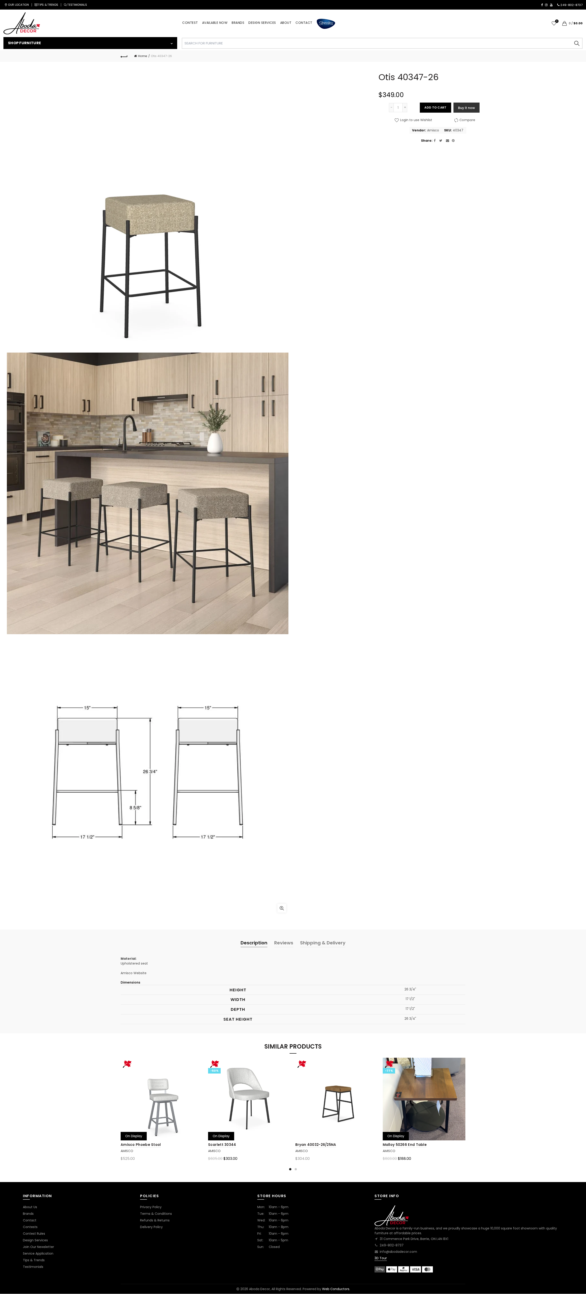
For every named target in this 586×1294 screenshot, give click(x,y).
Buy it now (466, 108)
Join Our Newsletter (38, 1247)
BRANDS (238, 22)
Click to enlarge (281, 908)
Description (254, 943)
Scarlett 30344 (222, 1144)
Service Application (38, 1253)
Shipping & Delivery (322, 943)
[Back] (124, 56)
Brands (28, 1213)
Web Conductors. (336, 1289)
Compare (467, 120)
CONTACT (304, 22)
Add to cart (435, 107)
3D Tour (380, 1258)
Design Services (35, 1240)
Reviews (283, 943)
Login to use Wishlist (415, 120)
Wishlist (556, 21)
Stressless (326, 24)
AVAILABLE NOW (215, 22)
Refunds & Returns (155, 1220)
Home (142, 56)
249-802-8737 (392, 1245)
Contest (190, 22)
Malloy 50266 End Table (405, 1144)
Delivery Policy (151, 1227)
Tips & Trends (34, 1260)
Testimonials (33, 1266)
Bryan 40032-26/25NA (315, 1144)
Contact (29, 1220)
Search (577, 43)
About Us (30, 1207)
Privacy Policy (151, 1207)
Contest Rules (34, 1233)
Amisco (433, 130)
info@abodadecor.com (398, 1251)
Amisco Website (133, 973)
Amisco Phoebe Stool (141, 1144)
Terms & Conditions (156, 1213)
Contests (30, 1227)
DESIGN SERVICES (262, 22)
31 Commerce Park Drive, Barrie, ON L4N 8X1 (414, 1239)
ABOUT (286, 22)
